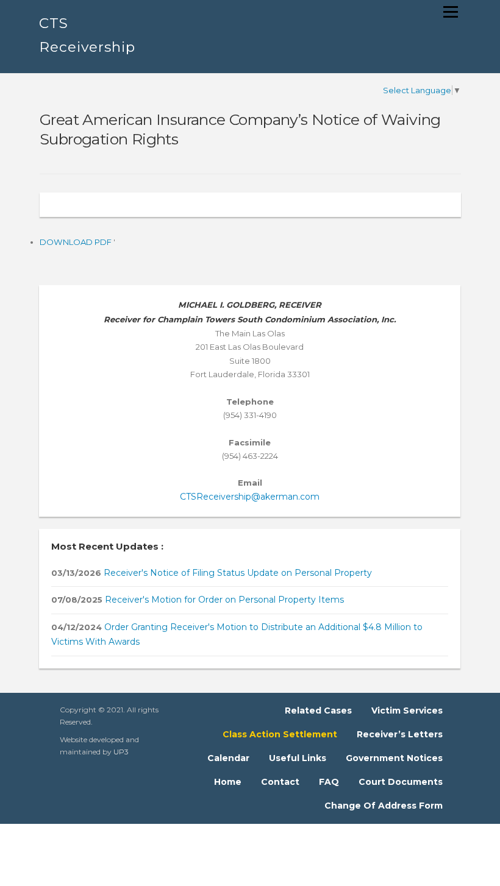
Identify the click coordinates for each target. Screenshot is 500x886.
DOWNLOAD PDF (76, 242)
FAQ (329, 781)
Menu (450, 11)
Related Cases (318, 710)
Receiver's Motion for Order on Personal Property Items (223, 599)
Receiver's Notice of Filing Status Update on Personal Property (236, 572)
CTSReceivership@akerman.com (250, 496)
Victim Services (407, 710)
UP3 (121, 751)
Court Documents (401, 781)
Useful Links (297, 758)
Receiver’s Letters (400, 734)
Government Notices (394, 758)
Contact (280, 781)
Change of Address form (383, 805)
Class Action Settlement (280, 734)
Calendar (228, 758)
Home (227, 781)
